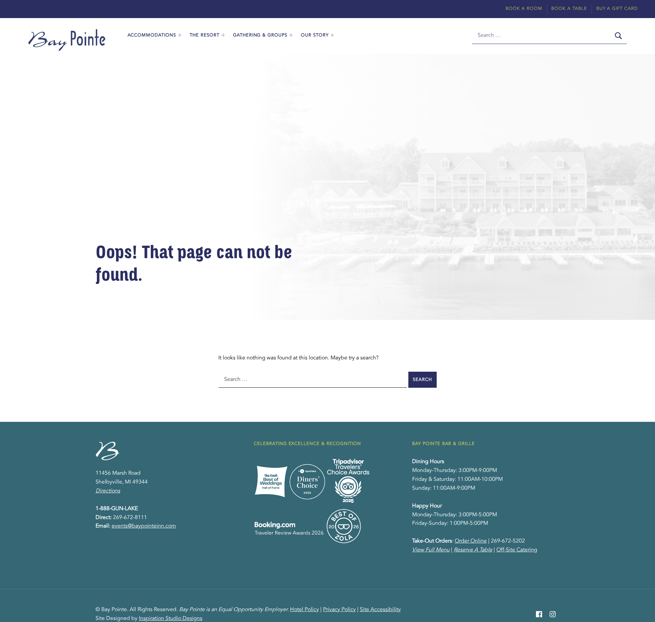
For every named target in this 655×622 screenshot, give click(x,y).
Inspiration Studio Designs (170, 618)
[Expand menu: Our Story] (332, 35)
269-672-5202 (508, 541)
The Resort (204, 35)
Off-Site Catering (516, 550)
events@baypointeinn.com (144, 526)
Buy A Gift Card (617, 8)
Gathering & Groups (260, 35)
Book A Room (524, 8)
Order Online (471, 541)
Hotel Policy (304, 609)
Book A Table (569, 8)
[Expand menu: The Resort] (223, 35)
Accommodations (152, 35)
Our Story (315, 35)
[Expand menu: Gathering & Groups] (291, 35)
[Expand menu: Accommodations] (179, 35)
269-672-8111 (130, 517)
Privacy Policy (339, 609)
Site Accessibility (380, 609)
